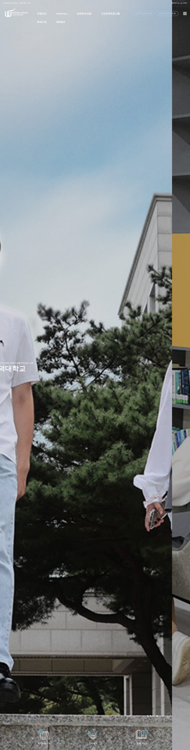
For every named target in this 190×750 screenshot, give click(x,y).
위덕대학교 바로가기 (11, 3)
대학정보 (60, 22)
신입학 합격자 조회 (143, 13)
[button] (147, 715)
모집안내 (41, 13)
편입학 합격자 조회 (167, 13)
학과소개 (41, 22)
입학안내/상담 (84, 13)
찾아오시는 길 (176, 3)
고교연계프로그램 (110, 13)
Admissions (61, 13)
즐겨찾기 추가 (25, 3)
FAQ (185, 3)
